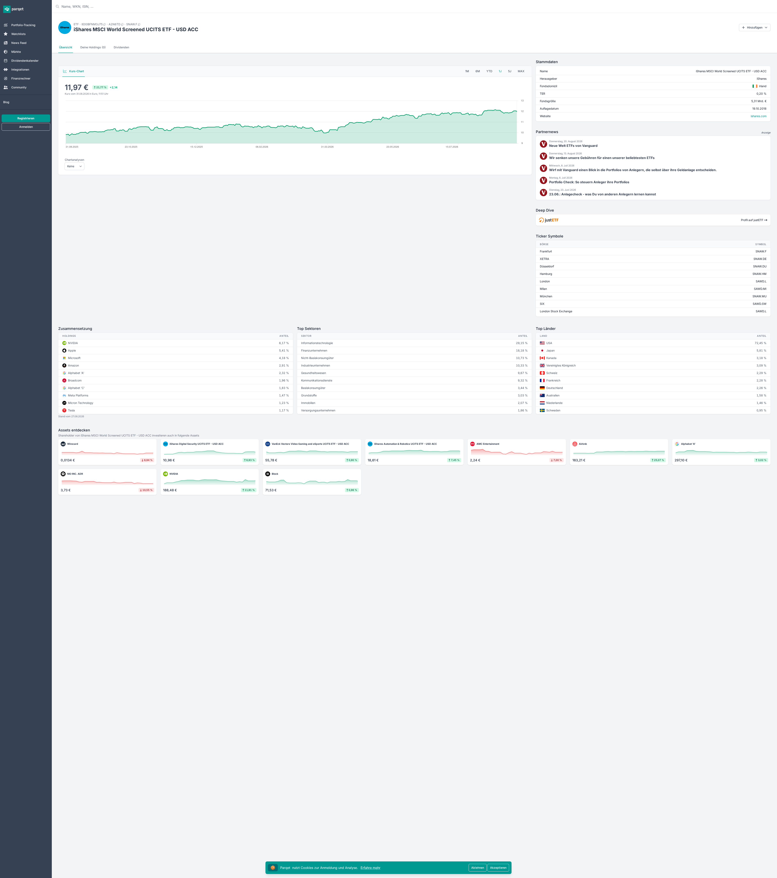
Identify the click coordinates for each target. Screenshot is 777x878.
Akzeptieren (498, 867)
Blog (6, 102)
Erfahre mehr (370, 868)
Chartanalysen (74, 159)
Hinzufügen (754, 27)
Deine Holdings (93, 47)
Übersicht (65, 47)
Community (19, 87)
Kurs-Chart (76, 71)
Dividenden (121, 47)
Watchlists (18, 34)
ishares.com (758, 116)
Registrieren (25, 118)
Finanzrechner (20, 78)
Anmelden (26, 126)
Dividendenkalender (24, 60)
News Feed (19, 42)
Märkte (16, 51)
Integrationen (20, 69)
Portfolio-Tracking (23, 25)
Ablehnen (477, 867)
